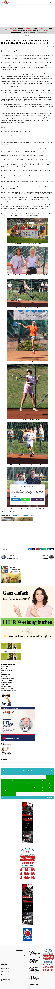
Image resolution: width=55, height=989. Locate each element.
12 (27, 783)
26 (27, 790)
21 (42, 787)
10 (12, 783)
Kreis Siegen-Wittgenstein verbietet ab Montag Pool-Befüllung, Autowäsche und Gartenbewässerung (35, 954)
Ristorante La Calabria (6, 686)
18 (20, 787)
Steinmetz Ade (4, 676)
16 (5, 787)
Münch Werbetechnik (6, 668)
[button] (43, 486)
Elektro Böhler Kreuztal (6, 670)
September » (49, 797)
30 (5, 794)
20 (35, 787)
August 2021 (27, 770)
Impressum (32, 502)
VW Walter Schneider (6, 666)
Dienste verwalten (15, 496)
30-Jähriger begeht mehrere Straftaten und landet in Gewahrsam (34, 975)
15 (49, 783)
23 (5, 790)
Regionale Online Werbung (7, 682)
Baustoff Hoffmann (5, 674)
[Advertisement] (27, 17)
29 (49, 790)
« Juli (3, 797)
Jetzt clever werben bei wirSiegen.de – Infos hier (23, 515)
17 (12, 787)
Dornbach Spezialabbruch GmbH (8, 690)
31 (12, 794)
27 (34, 790)
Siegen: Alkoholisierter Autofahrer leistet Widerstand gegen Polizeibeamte (34, 970)
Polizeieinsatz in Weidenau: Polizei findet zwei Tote (34, 959)
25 (20, 790)
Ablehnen (24, 499)
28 (42, 790)
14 (42, 783)
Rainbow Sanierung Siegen (7, 688)
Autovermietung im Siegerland (8, 678)
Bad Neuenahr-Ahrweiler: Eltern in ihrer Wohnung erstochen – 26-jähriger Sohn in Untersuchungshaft (34, 964)
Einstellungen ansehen (37, 499)
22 (49, 787)
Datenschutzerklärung (26, 502)
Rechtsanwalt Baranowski (7, 672)
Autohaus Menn (4, 684)
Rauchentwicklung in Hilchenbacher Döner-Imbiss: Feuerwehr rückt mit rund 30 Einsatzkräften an (35, 981)
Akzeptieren (15, 499)
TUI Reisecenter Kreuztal (6, 680)
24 (12, 790)
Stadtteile (28, 35)
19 (27, 787)
